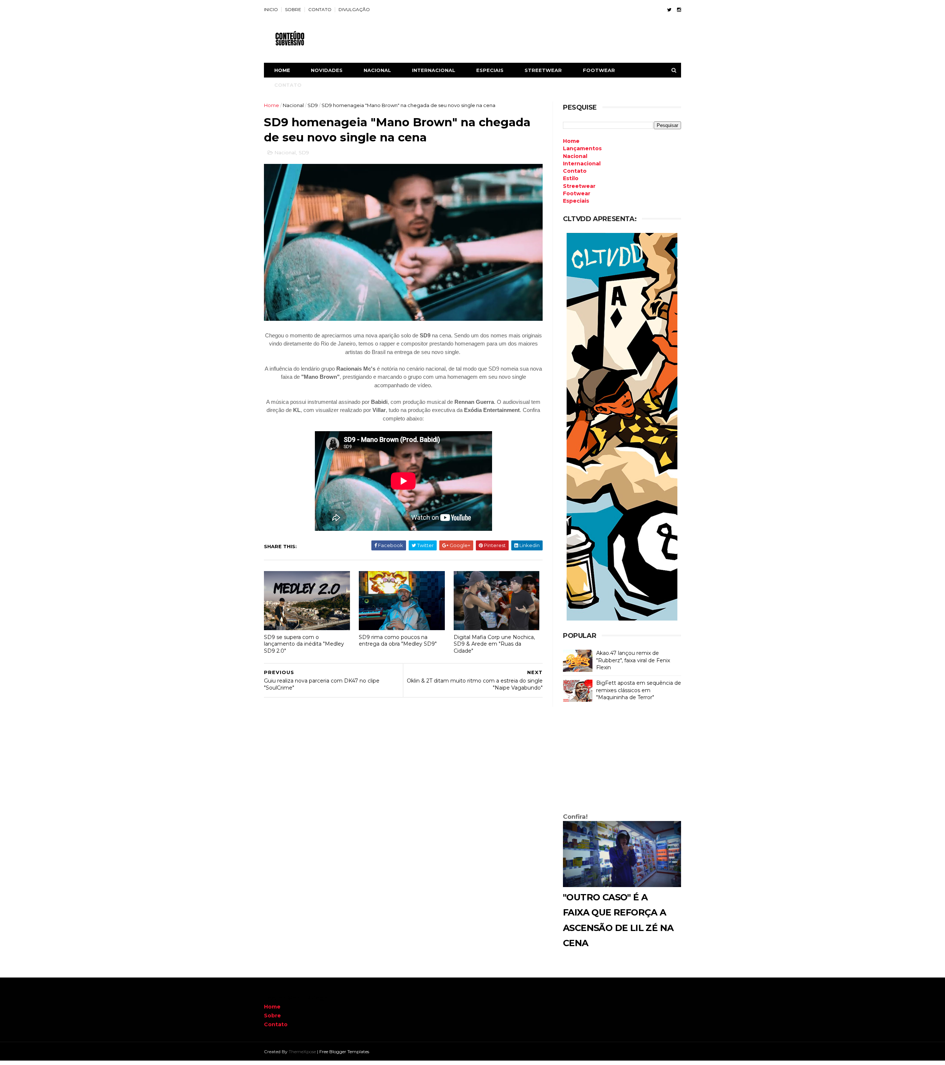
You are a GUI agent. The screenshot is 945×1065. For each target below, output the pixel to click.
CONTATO (319, 9)
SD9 (312, 105)
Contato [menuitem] (575, 171)
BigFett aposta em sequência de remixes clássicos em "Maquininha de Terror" (638, 690)
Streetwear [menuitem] (579, 186)
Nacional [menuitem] (575, 156)
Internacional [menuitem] (582, 163)
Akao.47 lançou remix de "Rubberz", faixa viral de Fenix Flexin (633, 660)
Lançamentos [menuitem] (582, 148)
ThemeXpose (302, 1051)
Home (282, 70)
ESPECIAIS (490, 70)
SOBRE (293, 9)
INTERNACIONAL (433, 70)
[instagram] (679, 10)
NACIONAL (377, 70)
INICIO (271, 9)
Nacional (293, 105)
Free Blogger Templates (344, 1051)
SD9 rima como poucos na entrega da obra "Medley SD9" (398, 640)
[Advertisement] (622, 759)
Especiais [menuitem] (576, 200)
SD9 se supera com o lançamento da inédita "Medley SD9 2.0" (304, 644)
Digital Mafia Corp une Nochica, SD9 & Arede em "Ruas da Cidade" (494, 644)
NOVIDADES (327, 70)
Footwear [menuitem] (576, 193)
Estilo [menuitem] (570, 178)
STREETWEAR (543, 70)
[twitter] (669, 10)
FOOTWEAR (599, 70)
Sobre (272, 1015)
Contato (276, 1024)
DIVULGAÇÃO (354, 9)
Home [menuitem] (571, 141)
